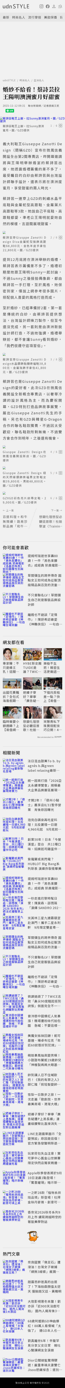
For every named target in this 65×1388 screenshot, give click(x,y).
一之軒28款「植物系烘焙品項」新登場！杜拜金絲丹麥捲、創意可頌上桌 (44, 1199)
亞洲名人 (39, 80)
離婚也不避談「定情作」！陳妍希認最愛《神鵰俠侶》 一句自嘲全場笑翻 (43, 621)
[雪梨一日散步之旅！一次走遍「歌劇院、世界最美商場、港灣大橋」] (14, 1100)
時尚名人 (18, 17)
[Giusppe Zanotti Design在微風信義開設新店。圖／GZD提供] (32, 446)
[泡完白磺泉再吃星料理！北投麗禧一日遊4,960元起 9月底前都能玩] (14, 825)
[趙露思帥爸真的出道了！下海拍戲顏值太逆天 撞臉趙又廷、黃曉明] (14, 1287)
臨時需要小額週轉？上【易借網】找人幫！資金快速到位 (11, 725)
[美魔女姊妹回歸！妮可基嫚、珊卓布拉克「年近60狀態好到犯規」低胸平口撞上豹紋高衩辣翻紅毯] (14, 1041)
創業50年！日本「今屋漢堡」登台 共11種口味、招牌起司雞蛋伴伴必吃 (44, 846)
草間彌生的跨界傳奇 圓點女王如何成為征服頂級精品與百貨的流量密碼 (45, 582)
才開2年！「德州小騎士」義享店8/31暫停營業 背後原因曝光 (44, 805)
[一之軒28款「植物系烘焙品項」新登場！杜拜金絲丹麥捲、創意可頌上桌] (14, 1198)
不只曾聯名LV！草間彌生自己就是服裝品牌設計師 (44, 600)
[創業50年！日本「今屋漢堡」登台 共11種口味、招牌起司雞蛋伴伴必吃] (14, 844)
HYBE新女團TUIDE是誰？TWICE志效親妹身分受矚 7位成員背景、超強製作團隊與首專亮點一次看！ (32, 667)
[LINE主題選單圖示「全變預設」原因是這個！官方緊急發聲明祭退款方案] (14, 1139)
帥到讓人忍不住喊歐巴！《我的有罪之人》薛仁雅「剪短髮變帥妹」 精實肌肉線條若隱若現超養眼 (45, 1084)
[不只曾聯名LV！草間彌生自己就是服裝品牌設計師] (14, 600)
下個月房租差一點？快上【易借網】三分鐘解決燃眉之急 (53, 696)
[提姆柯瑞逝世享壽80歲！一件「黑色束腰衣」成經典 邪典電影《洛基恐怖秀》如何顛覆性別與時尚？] (14, 561)
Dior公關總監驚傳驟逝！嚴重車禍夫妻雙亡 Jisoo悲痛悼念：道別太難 (46, 1367)
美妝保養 (50, 17)
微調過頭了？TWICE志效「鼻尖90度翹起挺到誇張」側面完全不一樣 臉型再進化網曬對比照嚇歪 (44, 1005)
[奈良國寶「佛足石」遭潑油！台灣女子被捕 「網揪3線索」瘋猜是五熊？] (14, 1267)
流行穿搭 (34, 17)
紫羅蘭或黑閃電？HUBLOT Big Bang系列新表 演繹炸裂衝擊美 (45, 864)
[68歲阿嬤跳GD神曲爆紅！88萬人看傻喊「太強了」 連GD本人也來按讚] (14, 1326)
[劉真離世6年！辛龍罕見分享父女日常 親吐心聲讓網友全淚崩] (14, 1346)
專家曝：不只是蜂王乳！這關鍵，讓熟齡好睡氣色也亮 (11, 667)
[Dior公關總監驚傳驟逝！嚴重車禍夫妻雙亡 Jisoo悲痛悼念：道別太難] (14, 1365)
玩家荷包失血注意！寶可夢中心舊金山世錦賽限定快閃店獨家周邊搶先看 (44, 1160)
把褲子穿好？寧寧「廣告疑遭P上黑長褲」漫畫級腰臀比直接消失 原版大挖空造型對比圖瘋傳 (32, 696)
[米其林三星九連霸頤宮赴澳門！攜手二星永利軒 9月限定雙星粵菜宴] (14, 923)
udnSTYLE (9, 80)
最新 (6, 17)
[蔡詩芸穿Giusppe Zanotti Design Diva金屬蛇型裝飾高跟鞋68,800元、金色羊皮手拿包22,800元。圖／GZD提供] (32, 232)
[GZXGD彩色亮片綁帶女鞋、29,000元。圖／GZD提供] (32, 493)
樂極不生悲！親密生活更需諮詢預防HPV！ (52, 667)
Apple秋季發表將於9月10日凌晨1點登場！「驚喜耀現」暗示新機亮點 (45, 1180)
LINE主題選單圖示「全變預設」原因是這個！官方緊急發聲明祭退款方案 (45, 1140)
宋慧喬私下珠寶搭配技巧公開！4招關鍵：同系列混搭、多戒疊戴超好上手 (53, 725)
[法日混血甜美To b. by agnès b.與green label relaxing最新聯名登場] (14, 766)
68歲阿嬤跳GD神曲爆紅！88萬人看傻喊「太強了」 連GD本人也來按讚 (44, 1328)
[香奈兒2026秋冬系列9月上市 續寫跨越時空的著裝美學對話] (14, 1217)
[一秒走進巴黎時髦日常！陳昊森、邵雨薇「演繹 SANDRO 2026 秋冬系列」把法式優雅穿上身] (14, 903)
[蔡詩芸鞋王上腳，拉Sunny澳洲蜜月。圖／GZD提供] (32, 119)
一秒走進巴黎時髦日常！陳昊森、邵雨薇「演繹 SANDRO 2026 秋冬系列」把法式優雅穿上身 (44, 907)
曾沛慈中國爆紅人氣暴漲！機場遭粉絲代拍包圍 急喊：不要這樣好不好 (44, 1023)
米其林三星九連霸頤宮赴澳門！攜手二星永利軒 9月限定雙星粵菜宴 (44, 925)
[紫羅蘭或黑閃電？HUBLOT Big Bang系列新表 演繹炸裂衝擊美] (14, 864)
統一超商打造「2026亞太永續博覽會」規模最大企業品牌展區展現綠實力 (45, 787)
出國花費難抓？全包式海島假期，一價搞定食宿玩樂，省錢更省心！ (11, 696)
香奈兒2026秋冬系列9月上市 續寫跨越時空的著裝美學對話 (45, 1217)
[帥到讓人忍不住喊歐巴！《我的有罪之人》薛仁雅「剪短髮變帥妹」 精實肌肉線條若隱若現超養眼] (14, 1080)
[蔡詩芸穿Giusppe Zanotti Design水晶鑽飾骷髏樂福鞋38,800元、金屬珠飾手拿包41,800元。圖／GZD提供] (32, 354)
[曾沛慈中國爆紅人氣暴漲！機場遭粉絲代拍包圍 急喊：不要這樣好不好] (14, 1021)
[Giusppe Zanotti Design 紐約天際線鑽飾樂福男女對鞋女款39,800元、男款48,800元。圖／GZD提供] (32, 468)
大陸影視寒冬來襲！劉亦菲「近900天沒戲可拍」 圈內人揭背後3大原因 (44, 1308)
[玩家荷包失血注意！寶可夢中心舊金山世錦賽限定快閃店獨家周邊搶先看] (14, 1158)
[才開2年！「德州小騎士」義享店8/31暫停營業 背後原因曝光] (14, 805)
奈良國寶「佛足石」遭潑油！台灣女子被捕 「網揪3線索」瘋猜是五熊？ (44, 1269)
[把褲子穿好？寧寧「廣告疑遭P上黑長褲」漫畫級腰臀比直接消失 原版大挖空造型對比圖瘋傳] (14, 1119)
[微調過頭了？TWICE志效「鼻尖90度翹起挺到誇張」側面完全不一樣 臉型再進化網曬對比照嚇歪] (14, 1001)
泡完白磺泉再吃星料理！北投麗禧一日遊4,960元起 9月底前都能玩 (44, 826)
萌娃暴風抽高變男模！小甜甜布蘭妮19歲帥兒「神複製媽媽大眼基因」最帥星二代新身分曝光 (44, 1064)
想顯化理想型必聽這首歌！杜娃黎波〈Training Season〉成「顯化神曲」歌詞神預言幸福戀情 (32, 725)
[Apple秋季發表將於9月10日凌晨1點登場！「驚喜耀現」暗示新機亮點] (14, 1178)
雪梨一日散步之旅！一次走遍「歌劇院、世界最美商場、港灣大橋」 (44, 1099)
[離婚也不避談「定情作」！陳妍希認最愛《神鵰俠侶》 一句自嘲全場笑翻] (14, 620)
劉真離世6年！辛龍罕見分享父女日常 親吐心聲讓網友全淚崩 (44, 1345)
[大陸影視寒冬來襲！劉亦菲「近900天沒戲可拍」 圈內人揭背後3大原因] (14, 1306)
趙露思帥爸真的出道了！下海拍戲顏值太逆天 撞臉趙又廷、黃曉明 (45, 1286)
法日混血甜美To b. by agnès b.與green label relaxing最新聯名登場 (44, 768)
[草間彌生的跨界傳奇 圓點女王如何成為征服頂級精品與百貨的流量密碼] (14, 580)
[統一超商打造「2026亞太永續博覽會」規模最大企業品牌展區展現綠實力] (14, 786)
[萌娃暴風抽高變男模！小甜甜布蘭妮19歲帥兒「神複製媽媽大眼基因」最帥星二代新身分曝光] (14, 1060)
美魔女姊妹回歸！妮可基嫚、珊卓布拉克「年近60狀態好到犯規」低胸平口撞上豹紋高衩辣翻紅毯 (44, 1045)
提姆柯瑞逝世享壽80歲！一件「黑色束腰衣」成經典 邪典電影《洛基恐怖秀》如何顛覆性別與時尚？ (44, 565)
